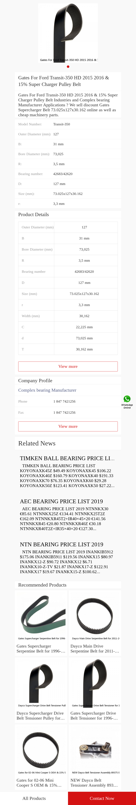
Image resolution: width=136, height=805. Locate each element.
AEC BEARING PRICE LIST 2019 (61, 501)
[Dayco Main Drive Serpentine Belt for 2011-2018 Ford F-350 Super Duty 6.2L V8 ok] (95, 641)
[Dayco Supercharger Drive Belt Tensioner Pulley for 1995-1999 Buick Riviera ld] (41, 708)
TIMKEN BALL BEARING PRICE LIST (68, 458)
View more (68, 366)
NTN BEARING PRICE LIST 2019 (61, 544)
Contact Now (102, 798)
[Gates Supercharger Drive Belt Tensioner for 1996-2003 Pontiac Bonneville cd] (95, 708)
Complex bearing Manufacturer (47, 390)
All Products (34, 798)
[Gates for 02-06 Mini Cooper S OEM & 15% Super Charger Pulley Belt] (41, 775)
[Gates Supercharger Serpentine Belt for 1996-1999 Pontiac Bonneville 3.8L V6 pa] (41, 641)
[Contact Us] (127, 403)
